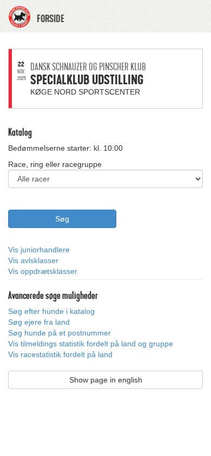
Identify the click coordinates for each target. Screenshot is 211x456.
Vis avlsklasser (33, 260)
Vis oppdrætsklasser (42, 271)
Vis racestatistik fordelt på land (60, 354)
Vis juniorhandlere (39, 249)
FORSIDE (50, 18)
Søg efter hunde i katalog (51, 311)
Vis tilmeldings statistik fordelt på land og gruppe (90, 343)
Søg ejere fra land (39, 322)
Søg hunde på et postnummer (59, 332)
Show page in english (105, 379)
